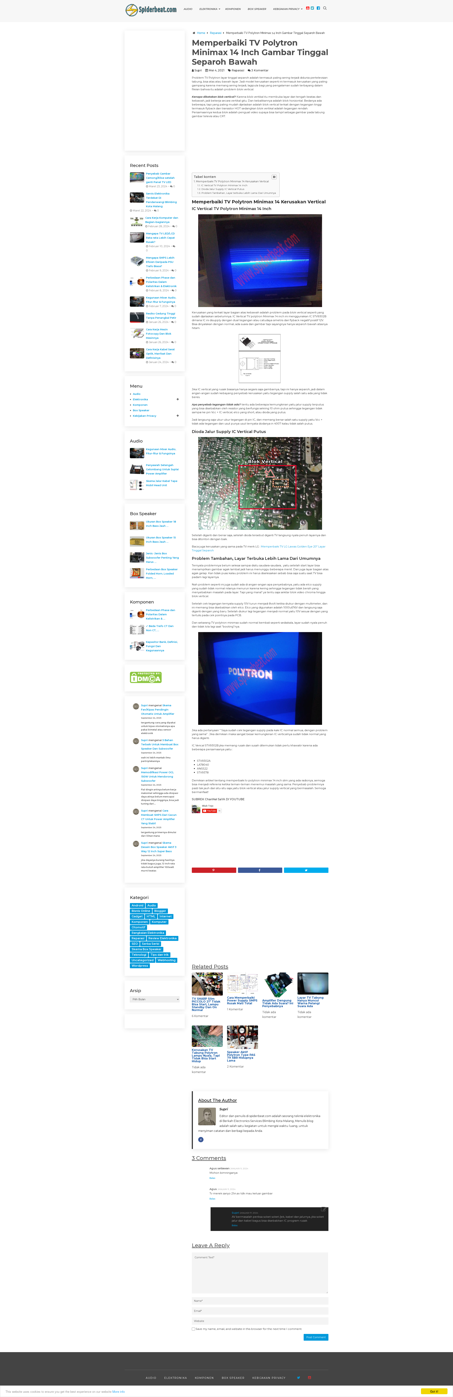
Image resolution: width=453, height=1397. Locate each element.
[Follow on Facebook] (200, 1139)
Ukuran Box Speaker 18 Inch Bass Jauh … (161, 523)
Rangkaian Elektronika (148, 933)
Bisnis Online (141, 911)
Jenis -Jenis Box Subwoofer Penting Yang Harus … (162, 558)
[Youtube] (307, 8)
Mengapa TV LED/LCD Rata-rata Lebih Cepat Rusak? (160, 238)
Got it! (434, 1391)
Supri (198, 70)
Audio (188, 9)
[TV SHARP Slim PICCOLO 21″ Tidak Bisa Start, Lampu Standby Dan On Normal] (207, 984)
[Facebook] (318, 8)
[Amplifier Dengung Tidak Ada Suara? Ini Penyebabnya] (277, 984)
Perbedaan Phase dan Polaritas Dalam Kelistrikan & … (160, 614)
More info (118, 1391)
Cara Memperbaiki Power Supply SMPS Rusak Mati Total (242, 1000)
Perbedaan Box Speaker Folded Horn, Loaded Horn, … (162, 573)
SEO (135, 943)
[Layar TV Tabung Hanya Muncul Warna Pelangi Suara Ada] (312, 983)
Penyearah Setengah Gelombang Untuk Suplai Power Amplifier (162, 469)
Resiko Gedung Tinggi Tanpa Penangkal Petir (161, 315)
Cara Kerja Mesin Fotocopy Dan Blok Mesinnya (158, 334)
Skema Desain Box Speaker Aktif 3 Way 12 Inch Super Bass (158, 847)
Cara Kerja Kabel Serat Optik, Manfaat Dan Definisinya (160, 353)
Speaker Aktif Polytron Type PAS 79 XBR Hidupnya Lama (241, 1056)
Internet (166, 916)
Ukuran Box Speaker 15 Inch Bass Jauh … (161, 539)
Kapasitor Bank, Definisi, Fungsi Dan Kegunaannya (162, 646)
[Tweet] (306, 870)
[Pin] (214, 870)
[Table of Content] (274, 177)
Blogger (160, 911)
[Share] (260, 870)
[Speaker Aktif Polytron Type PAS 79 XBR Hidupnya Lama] (242, 1037)
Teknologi (139, 954)
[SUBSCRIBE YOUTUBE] (309, 1378)
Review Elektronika (162, 938)
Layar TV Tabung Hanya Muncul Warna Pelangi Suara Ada (310, 1002)
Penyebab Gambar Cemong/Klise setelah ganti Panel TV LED (160, 178)
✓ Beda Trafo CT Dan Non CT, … (160, 628)
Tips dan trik (159, 954)
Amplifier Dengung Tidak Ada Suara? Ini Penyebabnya (277, 1003)
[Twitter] (312, 8)
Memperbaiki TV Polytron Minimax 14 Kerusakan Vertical (232, 181)
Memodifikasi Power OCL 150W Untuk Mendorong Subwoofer (157, 776)
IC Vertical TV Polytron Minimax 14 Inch (224, 185)
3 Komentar (259, 70)
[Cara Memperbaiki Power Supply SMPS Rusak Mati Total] (242, 983)
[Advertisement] (260, 146)
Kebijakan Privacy (286, 9)
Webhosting (167, 960)
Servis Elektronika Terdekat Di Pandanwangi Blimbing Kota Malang (161, 200)
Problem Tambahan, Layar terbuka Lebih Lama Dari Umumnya (238, 192)
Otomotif (138, 927)
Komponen (233, 9)
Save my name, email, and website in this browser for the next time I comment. (249, 1329)
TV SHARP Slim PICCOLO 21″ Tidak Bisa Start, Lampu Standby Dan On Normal (206, 1004)
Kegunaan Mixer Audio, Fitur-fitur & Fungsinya (161, 299)
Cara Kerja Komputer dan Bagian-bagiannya (161, 220)
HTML (151, 916)
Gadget (137, 916)
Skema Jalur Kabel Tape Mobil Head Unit (161, 483)
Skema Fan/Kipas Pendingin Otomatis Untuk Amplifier (157, 709)
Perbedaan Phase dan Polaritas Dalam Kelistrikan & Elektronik (161, 282)
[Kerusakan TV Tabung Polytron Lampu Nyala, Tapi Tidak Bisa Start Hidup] (207, 1036)
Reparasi (238, 70)
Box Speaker (257, 9)
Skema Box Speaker (147, 949)
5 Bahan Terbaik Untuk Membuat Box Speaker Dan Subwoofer (159, 744)
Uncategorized (143, 960)
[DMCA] (146, 682)
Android (137, 905)
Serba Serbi (150, 943)
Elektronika (208, 9)
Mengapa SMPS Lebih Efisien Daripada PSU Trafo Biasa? (160, 262)
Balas (212, 1178)
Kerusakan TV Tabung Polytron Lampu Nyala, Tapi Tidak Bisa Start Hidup (206, 1055)
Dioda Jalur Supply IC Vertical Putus (222, 189)
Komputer (159, 922)
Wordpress (140, 965)
